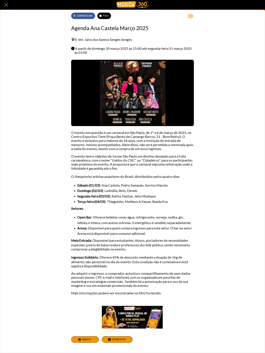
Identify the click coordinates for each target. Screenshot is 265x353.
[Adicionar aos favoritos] (182, 16)
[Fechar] (6, 5)
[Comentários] (190, 16)
